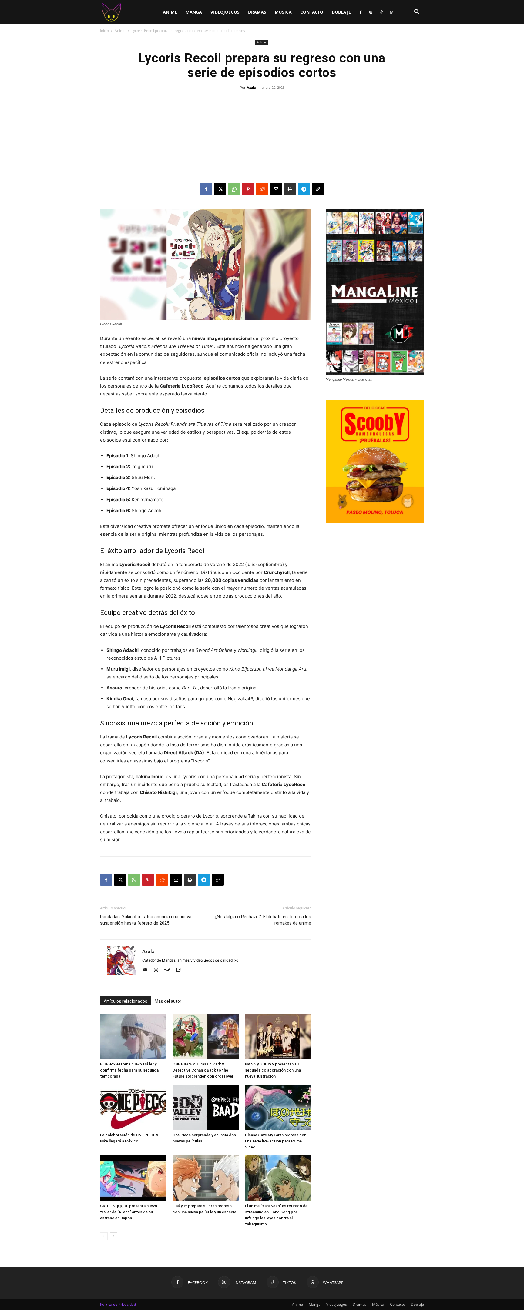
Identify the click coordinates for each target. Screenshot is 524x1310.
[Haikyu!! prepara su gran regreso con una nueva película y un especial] (206, 1178)
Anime (170, 12)
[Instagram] (370, 12)
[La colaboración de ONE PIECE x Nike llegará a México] (133, 1107)
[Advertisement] (262, 137)
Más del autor (168, 1001)
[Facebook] (360, 12)
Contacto (311, 12)
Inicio (104, 30)
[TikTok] (381, 12)
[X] (220, 189)
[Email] (276, 189)
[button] (416, 12)
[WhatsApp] (391, 12)
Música (283, 12)
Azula (251, 87)
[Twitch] (181, 970)
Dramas (257, 12)
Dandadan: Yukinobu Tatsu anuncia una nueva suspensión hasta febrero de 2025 (145, 920)
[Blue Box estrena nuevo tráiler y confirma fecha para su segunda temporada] (133, 1036)
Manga (194, 12)
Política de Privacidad (118, 1304)
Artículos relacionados (125, 1001)
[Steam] (169, 970)
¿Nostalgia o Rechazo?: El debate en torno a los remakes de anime (262, 920)
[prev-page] (104, 1236)
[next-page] (113, 1236)
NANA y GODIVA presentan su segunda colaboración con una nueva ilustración (273, 1070)
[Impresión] (290, 189)
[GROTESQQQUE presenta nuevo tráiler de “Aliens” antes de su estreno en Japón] (133, 1178)
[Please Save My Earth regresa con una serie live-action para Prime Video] (278, 1107)
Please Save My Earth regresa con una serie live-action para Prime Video (275, 1141)
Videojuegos (225, 12)
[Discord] (147, 970)
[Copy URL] (318, 189)
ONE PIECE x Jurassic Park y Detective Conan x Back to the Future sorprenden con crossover (203, 1070)
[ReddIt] (262, 189)
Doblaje (341, 12)
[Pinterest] (248, 189)
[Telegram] (304, 189)
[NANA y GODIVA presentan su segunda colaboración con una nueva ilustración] (278, 1036)
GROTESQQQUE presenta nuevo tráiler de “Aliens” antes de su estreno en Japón (128, 1212)
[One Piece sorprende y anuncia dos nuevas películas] (206, 1107)
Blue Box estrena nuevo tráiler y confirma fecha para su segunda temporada (129, 1070)
